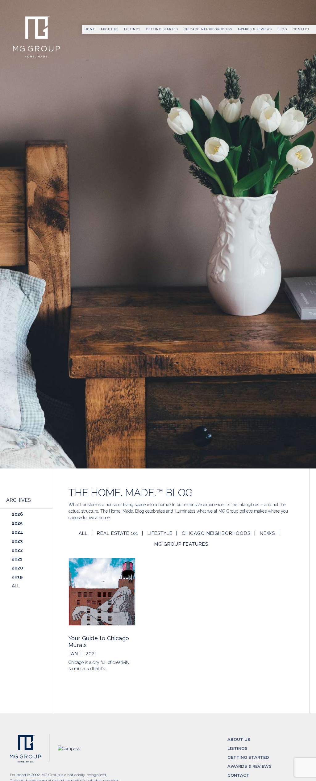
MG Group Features (181, 544)
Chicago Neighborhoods (208, 29)
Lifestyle (160, 533)
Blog (282, 29)
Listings (132, 29)
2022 (17, 550)
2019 (17, 577)
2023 (17, 541)
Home (90, 29)
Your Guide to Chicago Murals (99, 641)
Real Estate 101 (117, 533)
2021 (17, 559)
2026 (17, 514)
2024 (17, 532)
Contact (301, 29)
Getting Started (162, 29)
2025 (17, 523)
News (267, 533)
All (83, 533)
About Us (109, 29)
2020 (17, 568)
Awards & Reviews (255, 29)
